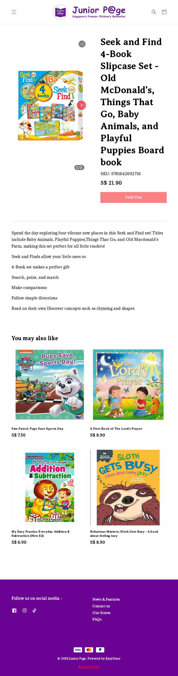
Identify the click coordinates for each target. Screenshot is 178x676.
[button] (14, 12)
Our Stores (101, 613)
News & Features (106, 599)
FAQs (97, 619)
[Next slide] (81, 105)
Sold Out (133, 197)
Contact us (101, 606)
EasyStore (113, 658)
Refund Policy (88, 667)
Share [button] (112, 211)
